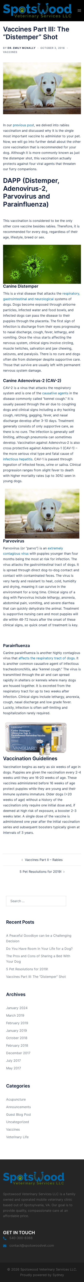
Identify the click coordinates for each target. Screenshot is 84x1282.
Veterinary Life (17, 1137)
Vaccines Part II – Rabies (44, 860)
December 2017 (18, 1053)
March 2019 (15, 1015)
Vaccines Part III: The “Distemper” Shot (36, 977)
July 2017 (13, 1060)
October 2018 (16, 1038)
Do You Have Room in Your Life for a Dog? (39, 949)
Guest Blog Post (18, 1114)
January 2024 (17, 1008)
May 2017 (13, 1068)
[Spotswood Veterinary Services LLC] (37, 10)
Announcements (18, 1107)
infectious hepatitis (17, 459)
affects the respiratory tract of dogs (47, 658)
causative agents (55, 393)
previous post (23, 125)
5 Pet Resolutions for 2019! (40, 872)
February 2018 (17, 1045)
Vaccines (10, 52)
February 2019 (17, 1023)
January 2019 (16, 1030)
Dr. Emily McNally (21, 47)
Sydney (58, 1275)
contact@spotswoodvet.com (31, 1245)
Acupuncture (16, 1099)
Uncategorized (17, 1122)
